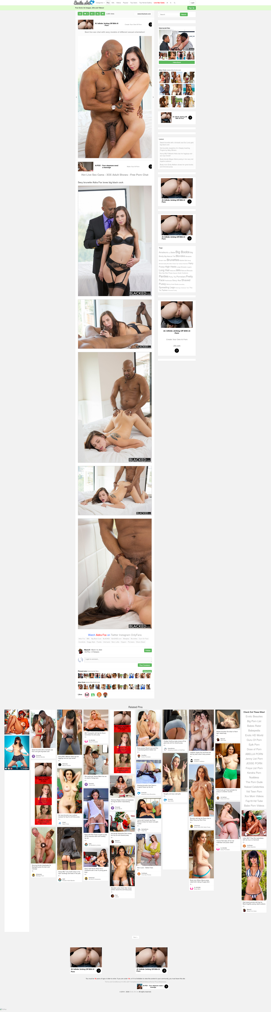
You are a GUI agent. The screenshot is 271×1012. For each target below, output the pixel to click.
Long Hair (164, 270)
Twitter (115, 635)
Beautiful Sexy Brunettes (148, 794)
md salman (224, 797)
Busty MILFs (118, 809)
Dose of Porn (254, 749)
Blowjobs (126, 639)
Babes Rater (254, 726)
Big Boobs (183, 252)
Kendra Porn (254, 772)
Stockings (178, 288)
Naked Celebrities (254, 787)
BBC (88, 639)
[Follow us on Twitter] (167, 2)
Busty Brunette (167, 263)
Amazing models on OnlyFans (176, 750)
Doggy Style (91, 642)
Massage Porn (40, 876)
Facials (99, 642)
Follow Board (147, 671)
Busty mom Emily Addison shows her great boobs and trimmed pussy (176, 165)
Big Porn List (254, 721)
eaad (90, 843)
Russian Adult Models (68, 880)
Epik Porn (254, 744)
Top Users (133, 3)
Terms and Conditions (112, 982)
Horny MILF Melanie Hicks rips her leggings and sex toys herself (176, 154)
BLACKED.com (116, 639)
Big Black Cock (96, 639)
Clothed (180, 263)
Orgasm (123, 642)
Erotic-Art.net (134, 992)
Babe (173, 252)
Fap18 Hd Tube (254, 801)
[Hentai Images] (16, 722)
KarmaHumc (171, 748)
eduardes (196, 760)
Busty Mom (197, 889)
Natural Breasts (187, 270)
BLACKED (106, 639)
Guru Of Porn (254, 740)
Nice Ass (162, 273)
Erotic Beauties (254, 716)
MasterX (223, 739)
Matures (173, 270)
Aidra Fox (82, 639)
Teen (188, 288)
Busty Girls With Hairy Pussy (202, 827)
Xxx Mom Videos (254, 796)
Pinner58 (38, 755)
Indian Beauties (251, 847)
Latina (117, 897)
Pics (108, 3)
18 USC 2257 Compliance (129, 982)
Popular (125, 3)
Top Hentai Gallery (145, 3)
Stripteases (162, 982)
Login (192, 3)
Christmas (118, 842)
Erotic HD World (254, 735)
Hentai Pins (153, 982)
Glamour (185, 264)
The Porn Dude (254, 782)
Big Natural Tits (169, 256)
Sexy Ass (176, 280)
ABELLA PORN (254, 754)
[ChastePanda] (86, 694)
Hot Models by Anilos (95, 845)
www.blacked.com (144, 14)
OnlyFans (136, 635)
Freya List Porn (254, 768)
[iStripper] (16, 752)
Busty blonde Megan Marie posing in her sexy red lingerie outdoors (176, 160)
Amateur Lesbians (199, 761)
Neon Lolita (115, 642)
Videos (118, 3)
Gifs (113, 3)
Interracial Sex (93, 671)
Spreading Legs (167, 287)
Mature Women (66, 765)
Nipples (175, 273)
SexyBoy (143, 755)
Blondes (180, 256)
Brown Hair (162, 260)
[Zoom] (97, 13)
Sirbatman (197, 825)
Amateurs (163, 252)
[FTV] (93, 694)
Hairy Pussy (65, 824)
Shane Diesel (140, 642)
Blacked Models (40, 757)
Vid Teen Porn (254, 791)
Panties (163, 276)
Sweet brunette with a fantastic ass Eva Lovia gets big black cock (177, 143)
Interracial (106, 642)
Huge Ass (144, 830)
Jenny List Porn (254, 758)
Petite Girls (92, 785)
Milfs (178, 270)
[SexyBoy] (105, 694)
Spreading (181, 284)
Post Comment (145, 665)
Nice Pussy (169, 273)
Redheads (168, 280)
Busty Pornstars (93, 742)
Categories (100, 3)
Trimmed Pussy (172, 290)
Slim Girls (223, 740)
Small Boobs (175, 284)
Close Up (175, 264)
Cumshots (82, 642)
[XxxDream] (99, 694)
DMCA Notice (144, 982)
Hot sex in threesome (95, 879)
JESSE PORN (254, 763)
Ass (169, 252)
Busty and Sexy (225, 799)
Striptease (183, 288)
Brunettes (134, 639)
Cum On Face (143, 639)
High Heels (170, 266)
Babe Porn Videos (254, 805)
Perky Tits (172, 276)
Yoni (116, 895)
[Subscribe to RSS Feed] (170, 2)
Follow (148, 650)
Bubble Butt (183, 260)
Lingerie (189, 267)
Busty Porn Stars (251, 911)
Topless (165, 290)
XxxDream (250, 845)
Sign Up (191, 8)
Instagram (125, 635)
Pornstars (131, 642)
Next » (135, 937)
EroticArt (170, 799)
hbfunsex (65, 764)
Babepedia (254, 730)
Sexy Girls (171, 801)
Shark (64, 822)
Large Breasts (181, 267)
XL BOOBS (92, 740)
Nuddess (254, 777)
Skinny (168, 284)
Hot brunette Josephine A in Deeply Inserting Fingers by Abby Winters (175, 149)
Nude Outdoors (183, 273)
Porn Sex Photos (146, 875)
